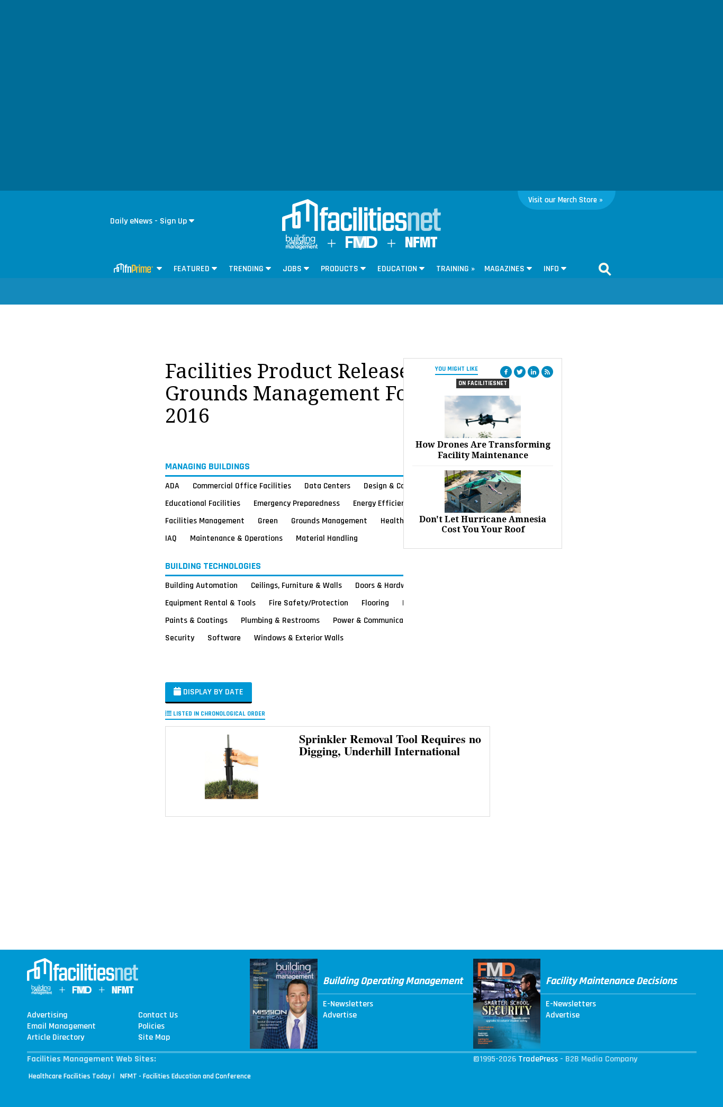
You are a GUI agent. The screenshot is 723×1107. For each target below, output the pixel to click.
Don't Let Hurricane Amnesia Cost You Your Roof (482, 524)
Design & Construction (402, 485)
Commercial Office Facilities (242, 485)
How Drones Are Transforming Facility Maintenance (482, 450)
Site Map (154, 1037)
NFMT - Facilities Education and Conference (185, 1076)
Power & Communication (375, 620)
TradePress (538, 1059)
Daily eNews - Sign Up (148, 221)
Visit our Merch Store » (565, 200)
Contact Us (158, 1015)
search (605, 269)
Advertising (47, 1015)
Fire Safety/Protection (308, 602)
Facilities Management (205, 520)
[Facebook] (506, 372)
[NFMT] (421, 245)
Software (224, 637)
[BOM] (302, 247)
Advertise (340, 1015)
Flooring (375, 602)
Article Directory (55, 1037)
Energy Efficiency (383, 503)
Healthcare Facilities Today (70, 1076)
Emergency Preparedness (297, 503)
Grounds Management (329, 520)
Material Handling (327, 538)
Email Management (61, 1026)
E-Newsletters (348, 1004)
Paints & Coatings (196, 620)
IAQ (171, 538)
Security (179, 637)
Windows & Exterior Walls (299, 637)
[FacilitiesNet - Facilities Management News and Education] (361, 216)
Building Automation (201, 585)
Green (268, 520)
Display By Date (212, 692)
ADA (172, 485)
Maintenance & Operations (236, 538)
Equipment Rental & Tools (210, 602)
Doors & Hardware (386, 585)
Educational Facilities (202, 503)
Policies (151, 1026)
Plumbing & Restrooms (280, 620)
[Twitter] (520, 372)
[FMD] (361, 245)
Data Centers (327, 485)
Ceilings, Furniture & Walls (296, 585)
